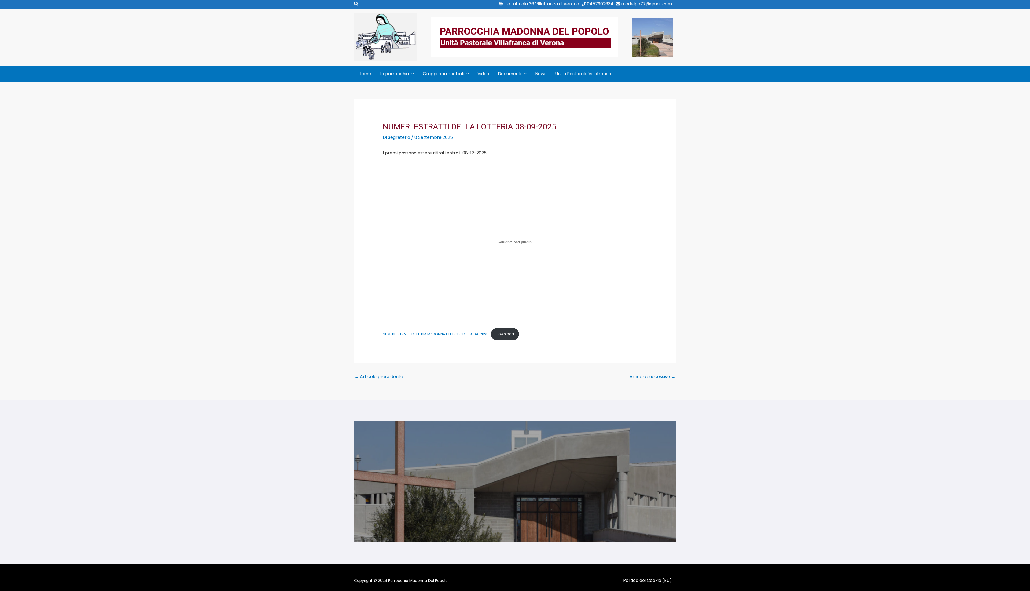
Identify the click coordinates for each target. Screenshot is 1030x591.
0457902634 (600, 4)
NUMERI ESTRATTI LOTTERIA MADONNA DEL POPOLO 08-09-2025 (435, 334)
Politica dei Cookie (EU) (647, 580)
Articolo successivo (652, 377)
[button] (356, 4)
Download (505, 334)
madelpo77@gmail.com (646, 4)
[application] (411, 74)
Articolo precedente (379, 377)
